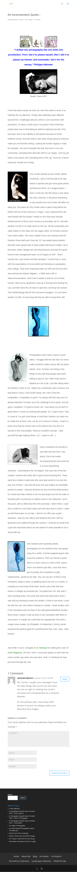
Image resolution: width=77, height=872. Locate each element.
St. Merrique (41, 648)
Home (16, 856)
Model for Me (60, 861)
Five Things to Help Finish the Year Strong (21, 839)
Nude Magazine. (15, 652)
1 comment (36, 19)
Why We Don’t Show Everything (18, 833)
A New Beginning (14, 808)
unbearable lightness (25, 678)
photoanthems (13, 19)
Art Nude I (44, 856)
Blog (30, 19)
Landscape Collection (41, 861)
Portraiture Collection (19, 861)
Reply (64, 679)
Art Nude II (56, 856)
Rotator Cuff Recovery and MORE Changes (22, 836)
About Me (26, 856)
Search (10, 794)
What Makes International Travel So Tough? (22, 841)
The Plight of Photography (17, 826)
